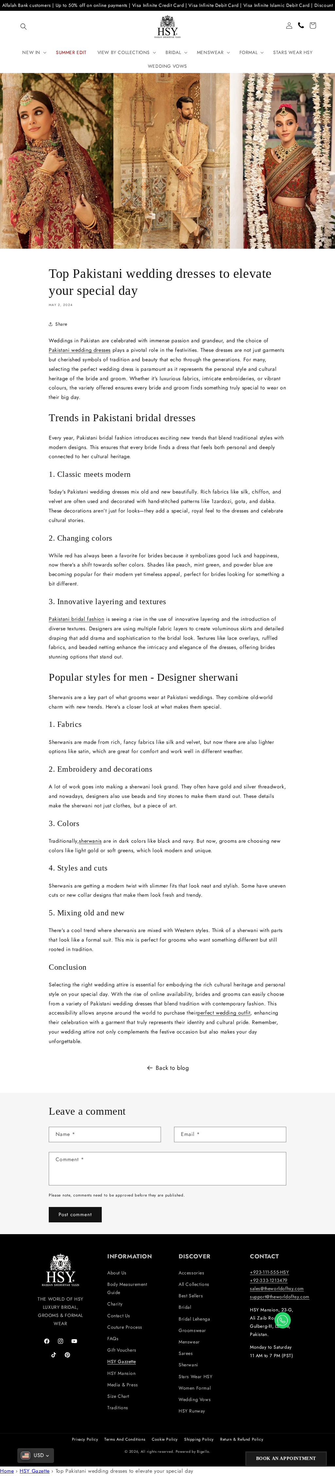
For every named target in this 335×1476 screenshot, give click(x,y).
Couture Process (124, 1327)
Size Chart (118, 1396)
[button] (23, 26)
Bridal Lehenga (194, 1319)
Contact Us (118, 1315)
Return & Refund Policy (241, 1439)
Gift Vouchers (121, 1350)
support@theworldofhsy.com (279, 1296)
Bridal (185, 1307)
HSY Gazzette (121, 1361)
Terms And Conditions (124, 1439)
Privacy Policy (85, 1439)
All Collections (194, 1284)
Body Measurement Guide (127, 1288)
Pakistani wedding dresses (80, 350)
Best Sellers (191, 1295)
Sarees (186, 1353)
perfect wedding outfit (223, 1013)
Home (7, 1471)
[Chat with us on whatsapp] (282, 1320)
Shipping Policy (199, 1439)
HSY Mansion (121, 1373)
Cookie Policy (165, 1439)
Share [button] (61, 324)
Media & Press (122, 1384)
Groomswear (192, 1330)
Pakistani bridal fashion (76, 619)
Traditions (117, 1407)
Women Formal (195, 1388)
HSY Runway (192, 1411)
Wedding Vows (195, 1399)
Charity (114, 1304)
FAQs (112, 1338)
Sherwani (188, 1364)
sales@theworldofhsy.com (277, 1288)
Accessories (191, 1272)
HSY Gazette (35, 1471)
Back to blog (172, 1068)
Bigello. (203, 1451)
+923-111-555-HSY (269, 1272)
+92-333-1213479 (269, 1280)
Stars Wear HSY (195, 1376)
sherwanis (90, 841)
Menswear (189, 1342)
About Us (117, 1272)
